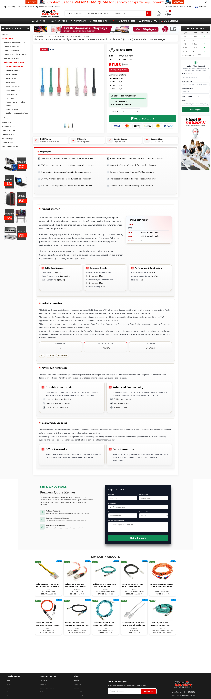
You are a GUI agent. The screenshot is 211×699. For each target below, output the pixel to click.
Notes (184, 100)
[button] (200, 7)
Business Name (143, 494)
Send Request (195, 109)
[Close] (206, 2)
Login (159, 15)
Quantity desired (187, 96)
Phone (110, 512)
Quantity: (114, 111)
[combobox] (105, 13)
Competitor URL (187, 81)
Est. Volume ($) (143, 512)
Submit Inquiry (138, 538)
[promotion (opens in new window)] (105, 2)
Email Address (112, 503)
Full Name (111, 494)
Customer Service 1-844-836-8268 (178, 7)
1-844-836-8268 (189, 692)
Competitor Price (187, 88)
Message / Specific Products (116, 520)
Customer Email (187, 74)
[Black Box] (122, 50)
